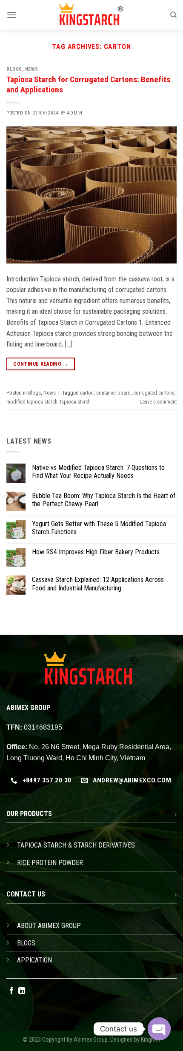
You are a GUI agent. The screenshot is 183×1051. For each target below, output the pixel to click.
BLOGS (26, 943)
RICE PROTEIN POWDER (50, 863)
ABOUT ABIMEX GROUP (49, 926)
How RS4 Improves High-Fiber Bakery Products (96, 552)
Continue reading (40, 364)
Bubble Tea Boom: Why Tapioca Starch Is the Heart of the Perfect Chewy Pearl (103, 500)
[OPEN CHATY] (159, 1028)
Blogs (14, 69)
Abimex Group (91, 1039)
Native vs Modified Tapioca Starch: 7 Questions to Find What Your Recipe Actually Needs (98, 472)
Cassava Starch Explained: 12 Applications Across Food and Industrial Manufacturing (98, 584)
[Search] (173, 15)
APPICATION (34, 960)
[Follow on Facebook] (11, 991)
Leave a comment (158, 401)
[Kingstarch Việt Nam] (91, 15)
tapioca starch (75, 401)
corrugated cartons (153, 392)
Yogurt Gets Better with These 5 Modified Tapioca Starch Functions (99, 528)
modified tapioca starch (31, 401)
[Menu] (11, 14)
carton (87, 392)
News (31, 69)
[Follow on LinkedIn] (21, 991)
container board (113, 392)
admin (74, 113)
